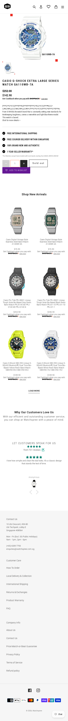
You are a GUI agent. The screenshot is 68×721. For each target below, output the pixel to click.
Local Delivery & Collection (19, 576)
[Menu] (62, 6)
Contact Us (11, 638)
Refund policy (13, 670)
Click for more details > (11, 120)
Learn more (44, 99)
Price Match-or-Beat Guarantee (21, 646)
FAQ (8, 608)
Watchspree (37, 711)
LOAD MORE (34, 391)
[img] (34, 446)
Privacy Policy (13, 654)
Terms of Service (14, 662)
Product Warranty (15, 600)
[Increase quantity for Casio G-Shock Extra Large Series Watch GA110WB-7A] (23, 163)
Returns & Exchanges (16, 592)
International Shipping (17, 584)
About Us (10, 630)
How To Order (13, 568)
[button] (31, 492)
